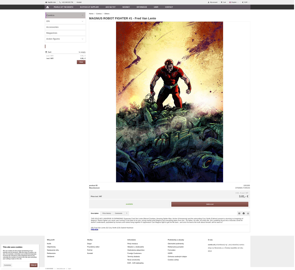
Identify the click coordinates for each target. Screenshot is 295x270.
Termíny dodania (133, 256)
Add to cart (210, 204)
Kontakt (90, 253)
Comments (118, 213)
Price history (107, 213)
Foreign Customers (134, 253)
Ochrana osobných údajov (177, 256)
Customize (7, 265)
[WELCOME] (47, 7)
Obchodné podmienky (176, 243)
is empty (82, 52)
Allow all (33, 265)
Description (95, 213)
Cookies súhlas (173, 260)
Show (81, 62)
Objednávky (51, 247)
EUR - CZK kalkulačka (135, 263)
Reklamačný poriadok (176, 247)
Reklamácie (51, 253)
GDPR (170, 253)
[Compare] (239, 213)
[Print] (244, 213)
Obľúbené (50, 256)
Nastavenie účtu (53, 250)
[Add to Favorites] (248, 213)
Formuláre (171, 250)
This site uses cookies (12, 247)
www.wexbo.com (61, 268)
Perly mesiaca (132, 243)
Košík (49, 243)
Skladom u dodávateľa (135, 247)
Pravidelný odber (93, 247)
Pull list (89, 250)
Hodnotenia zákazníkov (136, 250)
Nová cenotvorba (133, 260)
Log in (69, 268)
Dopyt (89, 243)
